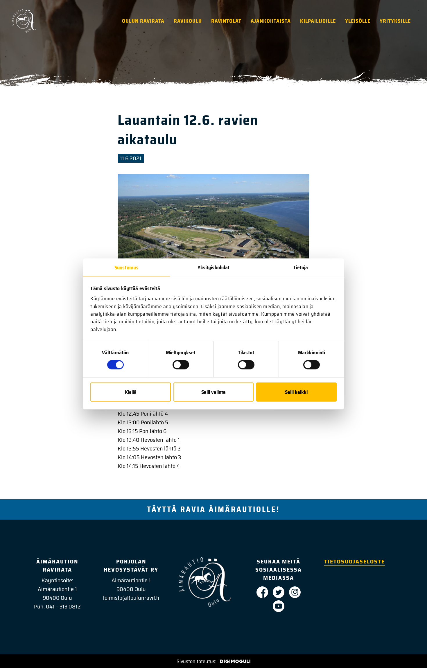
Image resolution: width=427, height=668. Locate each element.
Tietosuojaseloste (354, 561)
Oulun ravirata (143, 21)
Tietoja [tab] (300, 267)
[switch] (181, 364)
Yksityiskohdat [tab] (213, 267)
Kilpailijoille (318, 21)
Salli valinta (213, 392)
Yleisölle (357, 21)
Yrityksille (395, 21)
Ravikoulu (188, 21)
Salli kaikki (296, 392)
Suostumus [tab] (126, 267)
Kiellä (131, 392)
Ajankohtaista (271, 21)
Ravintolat (226, 21)
